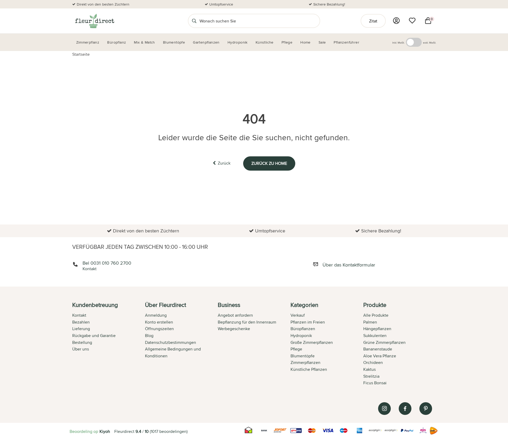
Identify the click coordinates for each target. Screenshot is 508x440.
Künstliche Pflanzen (309, 369)
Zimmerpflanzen (305, 362)
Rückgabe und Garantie (94, 336)
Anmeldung (156, 315)
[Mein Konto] (396, 21)
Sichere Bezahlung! (329, 4)
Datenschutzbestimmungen (170, 342)
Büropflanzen (303, 329)
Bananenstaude (377, 349)
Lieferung (81, 329)
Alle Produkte (375, 315)
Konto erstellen (159, 322)
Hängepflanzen (377, 329)
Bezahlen (81, 322)
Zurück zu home (269, 163)
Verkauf (298, 315)
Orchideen (373, 362)
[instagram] (384, 408)
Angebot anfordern (235, 315)
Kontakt (79, 315)
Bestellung (82, 342)
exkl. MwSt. (429, 42)
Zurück (224, 163)
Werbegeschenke (234, 329)
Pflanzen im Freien (308, 322)
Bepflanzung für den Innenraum (247, 322)
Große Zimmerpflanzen (312, 342)
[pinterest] (425, 408)
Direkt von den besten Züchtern (103, 4)
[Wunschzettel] (412, 21)
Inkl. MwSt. (398, 42)
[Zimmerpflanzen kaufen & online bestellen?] (94, 21)
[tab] (108, 344)
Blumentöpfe (303, 356)
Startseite (81, 54)
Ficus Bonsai (375, 383)
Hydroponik (301, 336)
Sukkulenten (375, 336)
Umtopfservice (221, 4)
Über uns (80, 349)
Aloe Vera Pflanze (379, 356)
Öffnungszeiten (159, 329)
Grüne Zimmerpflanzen (384, 342)
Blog (149, 336)
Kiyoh (104, 431)
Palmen (370, 322)
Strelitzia (371, 376)
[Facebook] (405, 408)
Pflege (296, 349)
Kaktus (369, 369)
